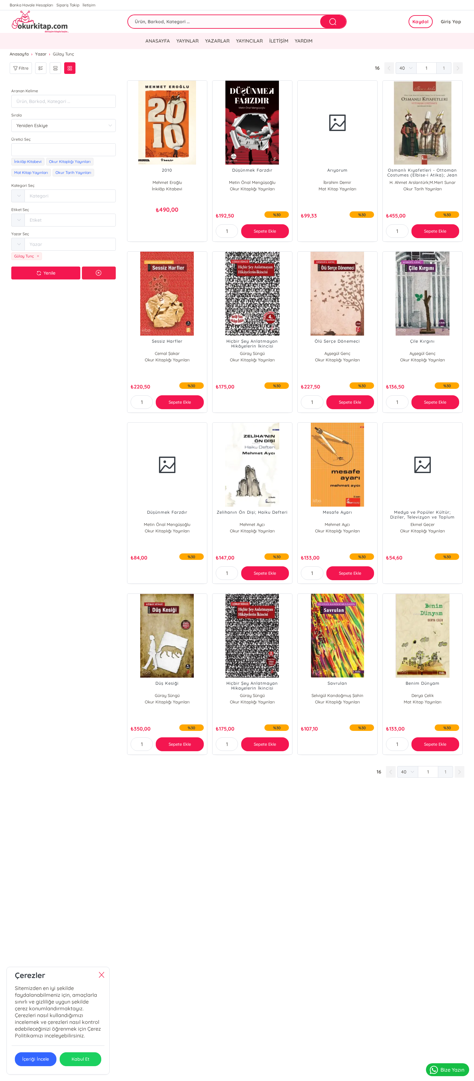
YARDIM (303, 41)
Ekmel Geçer (422, 524)
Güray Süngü (252, 353)
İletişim (89, 5)
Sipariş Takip (67, 5)
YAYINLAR (187, 41)
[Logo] (39, 21)
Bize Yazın (452, 1069)
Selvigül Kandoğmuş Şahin (337, 695)
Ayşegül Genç (337, 353)
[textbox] (63, 149)
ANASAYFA (157, 41)
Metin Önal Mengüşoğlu (252, 182)
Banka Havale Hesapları (31, 5)
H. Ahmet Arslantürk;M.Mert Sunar (423, 182)
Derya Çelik (422, 695)
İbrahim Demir (337, 182)
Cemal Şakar (167, 353)
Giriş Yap (451, 22)
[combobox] (63, 149)
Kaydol (420, 22)
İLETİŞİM (278, 41)
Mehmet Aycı (252, 524)
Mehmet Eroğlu (167, 182)
